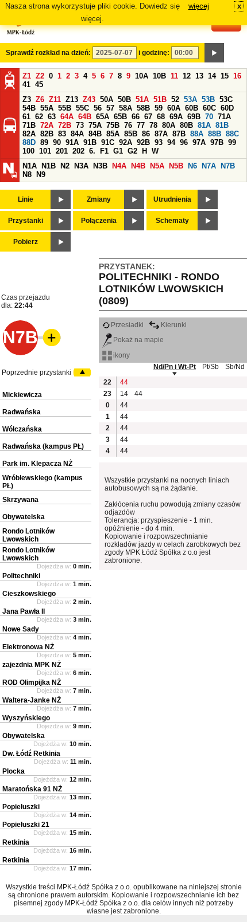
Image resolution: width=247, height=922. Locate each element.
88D (29, 142)
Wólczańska (22, 429)
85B (130, 134)
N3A (81, 166)
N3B (100, 166)
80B (186, 125)
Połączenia (99, 221)
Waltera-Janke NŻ (31, 700)
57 (110, 108)
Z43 (89, 99)
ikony (121, 355)
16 (237, 76)
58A (125, 108)
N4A (119, 166)
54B (29, 108)
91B (90, 142)
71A (224, 116)
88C (232, 134)
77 (141, 125)
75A (95, 125)
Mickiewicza (22, 395)
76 (128, 125)
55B (64, 108)
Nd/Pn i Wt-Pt (174, 367)
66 (136, 116)
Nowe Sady (20, 629)
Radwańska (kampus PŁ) (43, 446)
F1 (104, 151)
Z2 (40, 76)
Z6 (40, 99)
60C (209, 108)
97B (216, 142)
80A (168, 125)
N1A (29, 166)
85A (112, 134)
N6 (192, 166)
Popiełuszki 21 (25, 825)
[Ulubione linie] (48, 337)
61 (26, 116)
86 (146, 134)
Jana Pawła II (23, 611)
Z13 (71, 99)
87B (179, 134)
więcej (198, 6)
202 (78, 151)
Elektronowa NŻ (28, 647)
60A (173, 108)
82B (46, 134)
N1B (48, 166)
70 (209, 116)
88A (196, 134)
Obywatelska (23, 517)
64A (67, 116)
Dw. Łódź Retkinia (31, 754)
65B (120, 116)
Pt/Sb (210, 367)
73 (80, 125)
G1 (118, 151)
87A (161, 134)
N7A (209, 166)
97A (199, 142)
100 (28, 151)
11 (174, 76)
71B (29, 125)
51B (160, 99)
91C (107, 142)
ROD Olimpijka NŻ (31, 682)
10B (159, 76)
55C (82, 108)
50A (106, 99)
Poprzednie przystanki (36, 372)
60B (191, 108)
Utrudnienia (172, 199)
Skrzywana (20, 500)
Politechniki (21, 576)
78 (153, 125)
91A (72, 142)
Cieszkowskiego (29, 594)
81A (204, 125)
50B (124, 99)
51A (142, 99)
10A (141, 76)
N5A (157, 166)
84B (95, 134)
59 (159, 108)
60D (227, 108)
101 (45, 151)
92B (143, 142)
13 (199, 76)
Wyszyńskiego (26, 718)
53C (226, 99)
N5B (176, 166)
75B (112, 125)
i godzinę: (153, 53)
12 (187, 76)
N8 (27, 174)
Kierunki (174, 325)
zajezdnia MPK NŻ (31, 665)
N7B (228, 166)
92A (125, 142)
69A (176, 116)
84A (77, 134)
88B (214, 134)
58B (143, 108)
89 (44, 142)
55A (46, 108)
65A (102, 116)
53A (190, 99)
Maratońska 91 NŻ (32, 789)
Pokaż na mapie (138, 340)
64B (84, 116)
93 (159, 142)
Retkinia (15, 842)
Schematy (172, 221)
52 (175, 99)
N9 (40, 174)
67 (148, 116)
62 (39, 116)
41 (26, 84)
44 (124, 382)
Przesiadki (127, 325)
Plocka (13, 771)
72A (46, 125)
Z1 (26, 76)
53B (208, 99)
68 (161, 116)
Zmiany (99, 199)
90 (57, 142)
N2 (65, 166)
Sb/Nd (235, 367)
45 (39, 84)
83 (62, 134)
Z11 (55, 99)
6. (92, 151)
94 (171, 142)
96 (184, 142)
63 (52, 116)
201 (62, 151)
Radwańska (21, 412)
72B (64, 125)
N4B (138, 166)
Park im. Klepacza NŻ (37, 464)
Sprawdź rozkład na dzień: (48, 53)
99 (232, 142)
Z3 (26, 99)
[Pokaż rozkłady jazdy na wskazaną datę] (214, 52)
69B (193, 116)
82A (29, 134)
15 (225, 76)
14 (212, 76)
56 (98, 108)
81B (222, 125)
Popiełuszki (21, 807)
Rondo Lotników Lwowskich (28, 535)
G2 (132, 151)
